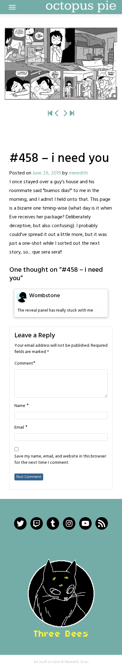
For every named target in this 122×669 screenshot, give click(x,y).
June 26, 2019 (47, 173)
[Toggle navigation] (12, 7)
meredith (78, 173)
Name (19, 406)
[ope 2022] (72, 113)
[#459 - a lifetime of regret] (61, 64)
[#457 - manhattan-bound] (57, 113)
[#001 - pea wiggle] (50, 113)
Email (19, 428)
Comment (23, 364)
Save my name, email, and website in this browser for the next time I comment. (60, 459)
